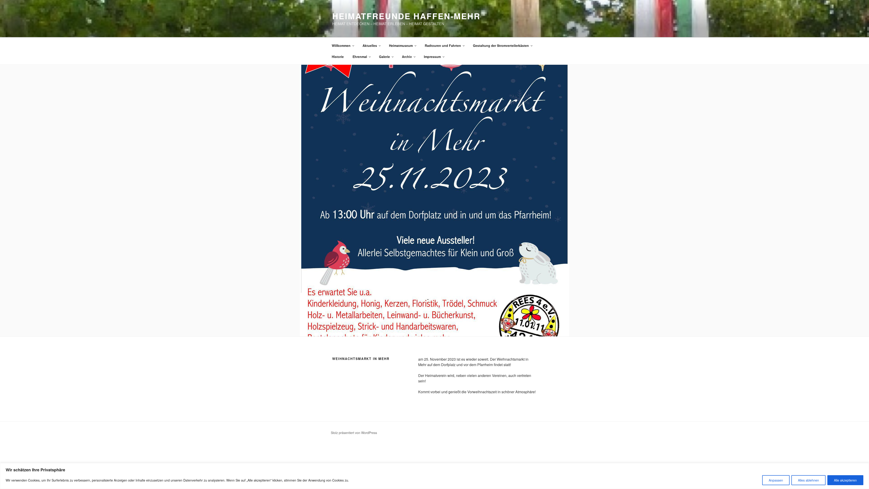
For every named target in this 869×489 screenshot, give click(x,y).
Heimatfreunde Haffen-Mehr (406, 16)
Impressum (432, 56)
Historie (338, 56)
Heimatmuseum (401, 45)
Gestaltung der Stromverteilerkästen (501, 45)
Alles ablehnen (808, 480)
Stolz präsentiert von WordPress (354, 432)
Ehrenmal (360, 56)
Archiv (407, 56)
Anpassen (776, 480)
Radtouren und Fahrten (443, 45)
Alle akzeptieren (845, 480)
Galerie (384, 56)
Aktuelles (370, 45)
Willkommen (341, 45)
